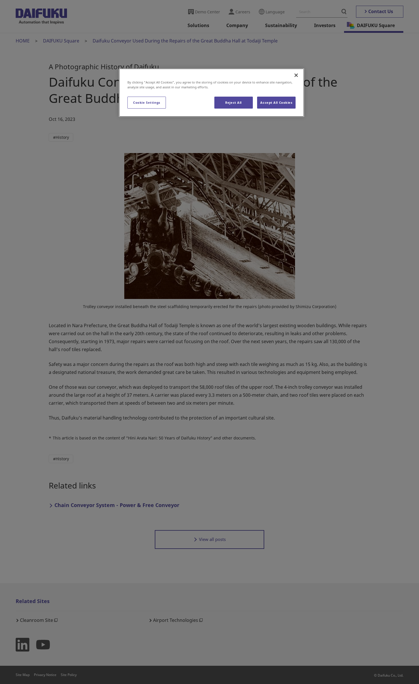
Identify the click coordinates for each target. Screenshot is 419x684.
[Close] (296, 75)
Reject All (233, 102)
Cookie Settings (146, 102)
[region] (211, 92)
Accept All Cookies (276, 102)
